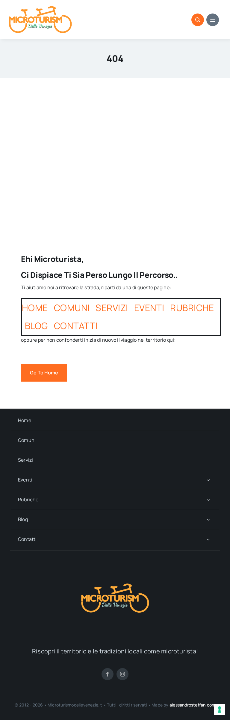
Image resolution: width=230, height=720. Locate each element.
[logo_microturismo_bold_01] (40, 8)
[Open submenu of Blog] (208, 519)
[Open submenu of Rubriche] (208, 499)
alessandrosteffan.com (192, 705)
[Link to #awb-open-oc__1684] (212, 20)
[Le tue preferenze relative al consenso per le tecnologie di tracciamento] (219, 709)
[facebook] (108, 674)
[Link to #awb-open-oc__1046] (197, 20)
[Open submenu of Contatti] (208, 539)
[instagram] (122, 674)
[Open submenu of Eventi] (208, 480)
